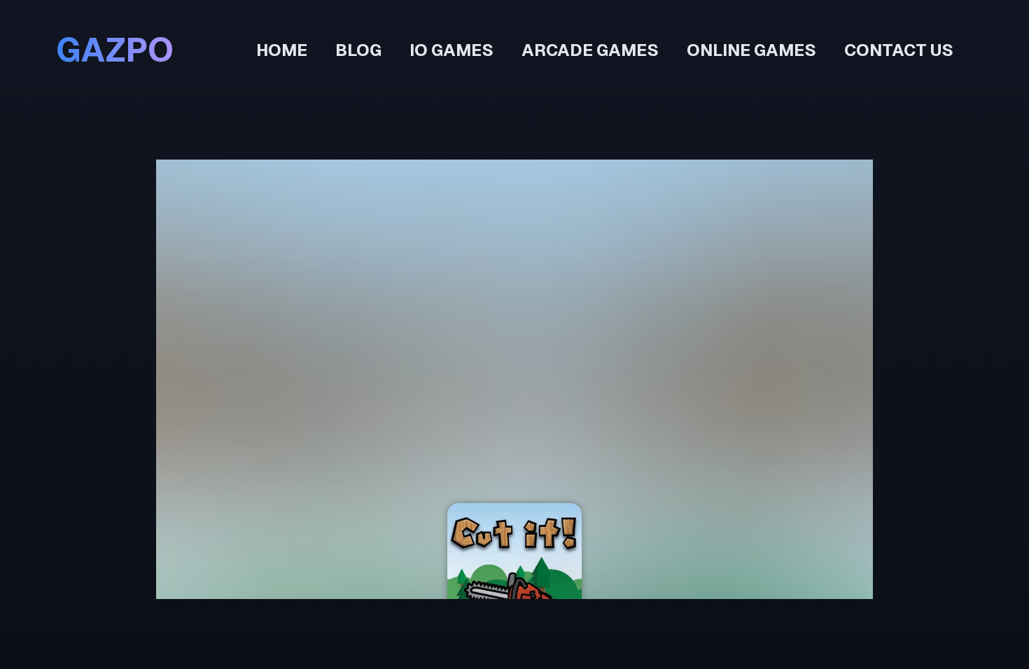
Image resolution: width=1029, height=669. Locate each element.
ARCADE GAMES (590, 50)
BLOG (358, 50)
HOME (281, 50)
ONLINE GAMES (751, 50)
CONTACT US (898, 50)
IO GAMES (451, 50)
